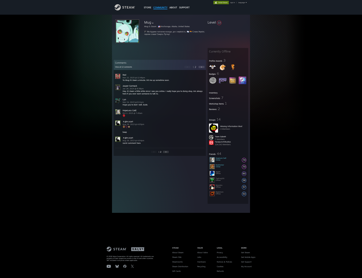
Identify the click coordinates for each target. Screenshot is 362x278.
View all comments (123, 67)
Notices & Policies (224, 262)
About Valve (202, 252)
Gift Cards (176, 271)
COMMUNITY (160, 7)
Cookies (220, 266)
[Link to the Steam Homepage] (125, 9)
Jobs (199, 257)
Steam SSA (176, 257)
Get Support (246, 262)
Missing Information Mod (231, 126)
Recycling (201, 266)
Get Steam (245, 252)
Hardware (201, 262)
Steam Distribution (180, 266)
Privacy (220, 252)
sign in (232, 3)
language (241, 3)
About (173, 7)
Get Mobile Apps (248, 257)
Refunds (220, 271)
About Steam (178, 252)
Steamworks (177, 262)
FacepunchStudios (223, 142)
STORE (147, 7)
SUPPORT (184, 7)
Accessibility (222, 257)
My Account (246, 266)
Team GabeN (220, 136)
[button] (228, 22)
